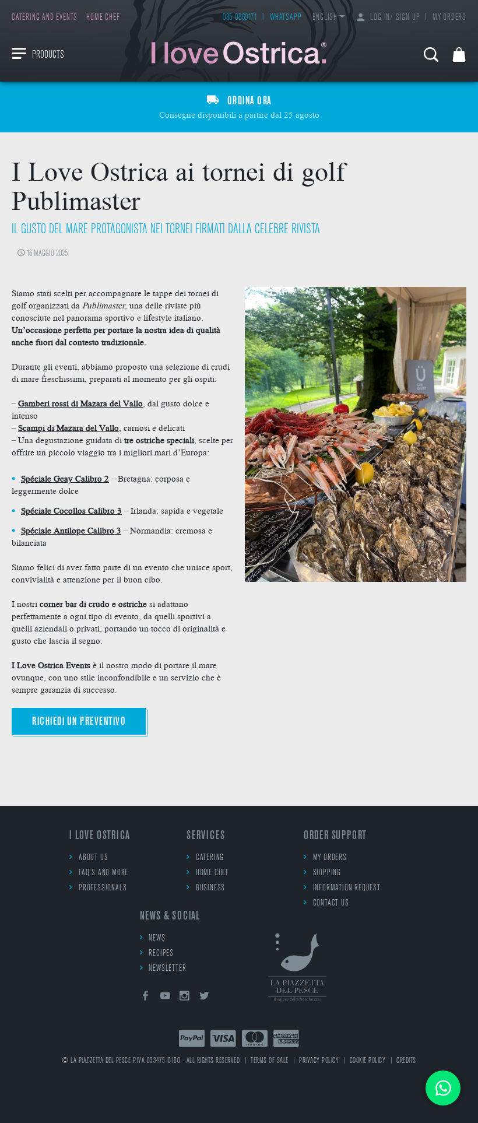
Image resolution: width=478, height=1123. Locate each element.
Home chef (102, 17)
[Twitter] (204, 998)
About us (93, 858)
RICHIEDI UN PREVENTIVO (78, 722)
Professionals (102, 888)
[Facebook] (146, 998)
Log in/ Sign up (395, 17)
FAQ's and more (103, 873)
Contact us (331, 903)
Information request (347, 888)
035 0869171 (240, 17)
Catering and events (45, 17)
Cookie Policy (368, 1061)
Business (210, 888)
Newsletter (167, 968)
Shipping (327, 873)
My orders (449, 17)
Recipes (161, 953)
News (157, 938)
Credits (406, 1061)
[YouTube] (165, 998)
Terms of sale (270, 1061)
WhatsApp (285, 17)
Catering (210, 858)
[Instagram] (185, 998)
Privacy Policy (319, 1061)
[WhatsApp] (443, 1088)
